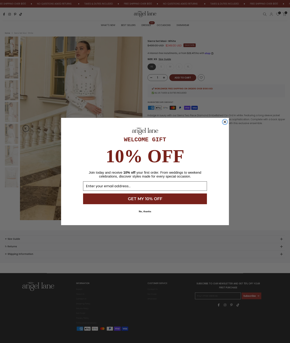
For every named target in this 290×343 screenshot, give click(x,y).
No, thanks (145, 211)
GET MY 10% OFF (145, 198)
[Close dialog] (225, 122)
